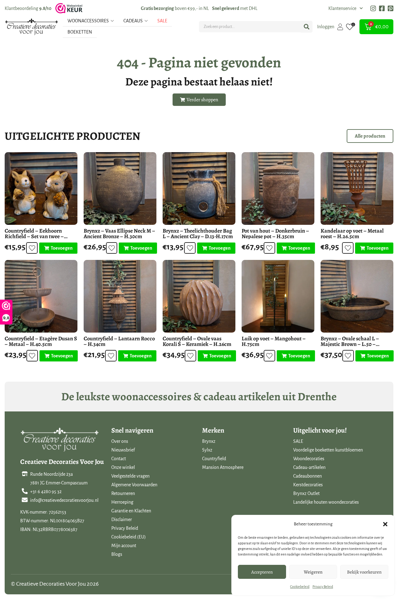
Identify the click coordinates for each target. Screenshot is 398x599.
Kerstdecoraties (308, 484)
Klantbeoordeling (28, 8)
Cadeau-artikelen (309, 467)
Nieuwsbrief (123, 449)
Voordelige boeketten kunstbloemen (328, 449)
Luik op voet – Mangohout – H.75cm (274, 341)
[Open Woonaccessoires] (112, 21)
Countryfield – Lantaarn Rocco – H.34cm (119, 341)
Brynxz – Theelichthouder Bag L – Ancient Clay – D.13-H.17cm (198, 233)
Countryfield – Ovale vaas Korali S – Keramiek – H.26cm (197, 341)
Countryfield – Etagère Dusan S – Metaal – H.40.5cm (41, 341)
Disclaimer (121, 519)
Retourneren (123, 493)
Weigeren (313, 572)
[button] (385, 524)
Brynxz (208, 441)
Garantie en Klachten (131, 510)
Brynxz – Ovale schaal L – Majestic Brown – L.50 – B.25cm (350, 344)
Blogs (116, 554)
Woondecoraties (308, 458)
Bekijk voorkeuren (364, 572)
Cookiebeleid (299, 586)
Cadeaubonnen (307, 476)
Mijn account (123, 545)
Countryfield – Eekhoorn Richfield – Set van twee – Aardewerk (34, 236)
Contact (118, 458)
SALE (298, 441)
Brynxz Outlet (306, 493)
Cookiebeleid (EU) (128, 536)
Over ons (119, 441)
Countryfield (214, 458)
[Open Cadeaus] (146, 21)
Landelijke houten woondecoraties (326, 502)
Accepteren (262, 572)
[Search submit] (306, 27)
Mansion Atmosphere (222, 467)
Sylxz (207, 449)
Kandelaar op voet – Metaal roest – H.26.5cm (352, 233)
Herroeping (122, 502)
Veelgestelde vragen (130, 476)
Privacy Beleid (322, 586)
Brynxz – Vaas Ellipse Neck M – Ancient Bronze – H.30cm (119, 233)
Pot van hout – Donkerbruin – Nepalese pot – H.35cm (275, 233)
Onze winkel (123, 467)
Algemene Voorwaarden (134, 484)
